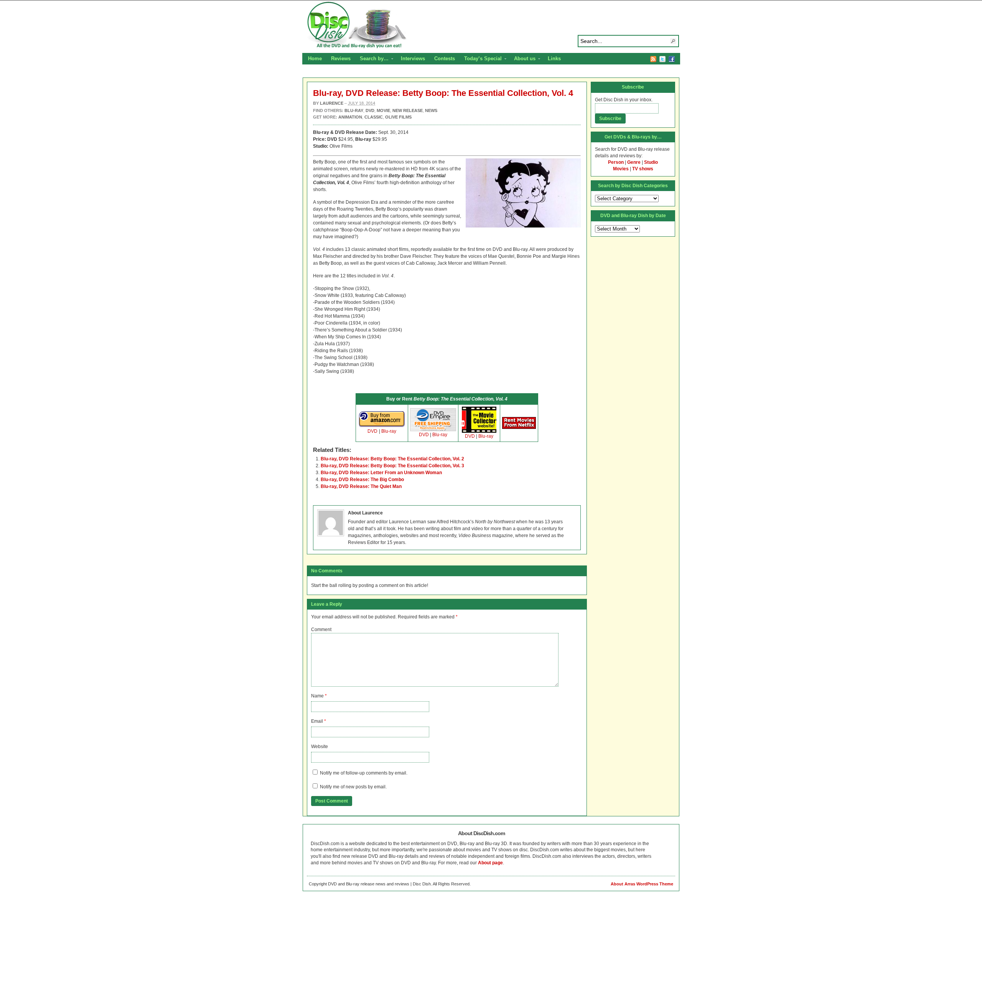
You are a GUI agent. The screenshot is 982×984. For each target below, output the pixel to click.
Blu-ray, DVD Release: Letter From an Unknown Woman (381, 472)
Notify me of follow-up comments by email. (363, 773)
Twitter (662, 59)
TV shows (642, 168)
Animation (350, 117)
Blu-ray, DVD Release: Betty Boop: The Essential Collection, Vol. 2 (392, 459)
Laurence (331, 103)
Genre (634, 162)
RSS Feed (653, 59)
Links (554, 58)
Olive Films (398, 117)
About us (522, 59)
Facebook (672, 59)
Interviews (413, 58)
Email (317, 721)
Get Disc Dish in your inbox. (623, 99)
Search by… (372, 59)
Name (317, 696)
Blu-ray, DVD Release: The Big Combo (362, 479)
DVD (372, 431)
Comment (321, 629)
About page (490, 862)
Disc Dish (491, 25)
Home (315, 58)
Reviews (341, 58)
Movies (621, 168)
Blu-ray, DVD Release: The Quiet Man (361, 486)
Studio (651, 162)
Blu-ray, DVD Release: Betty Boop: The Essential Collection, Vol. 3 (392, 465)
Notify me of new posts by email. (353, 787)
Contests (444, 58)
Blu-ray (388, 431)
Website (319, 746)
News (431, 110)
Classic (373, 117)
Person (616, 162)
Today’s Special (481, 59)
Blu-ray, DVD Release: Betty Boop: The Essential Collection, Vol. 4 (443, 93)
